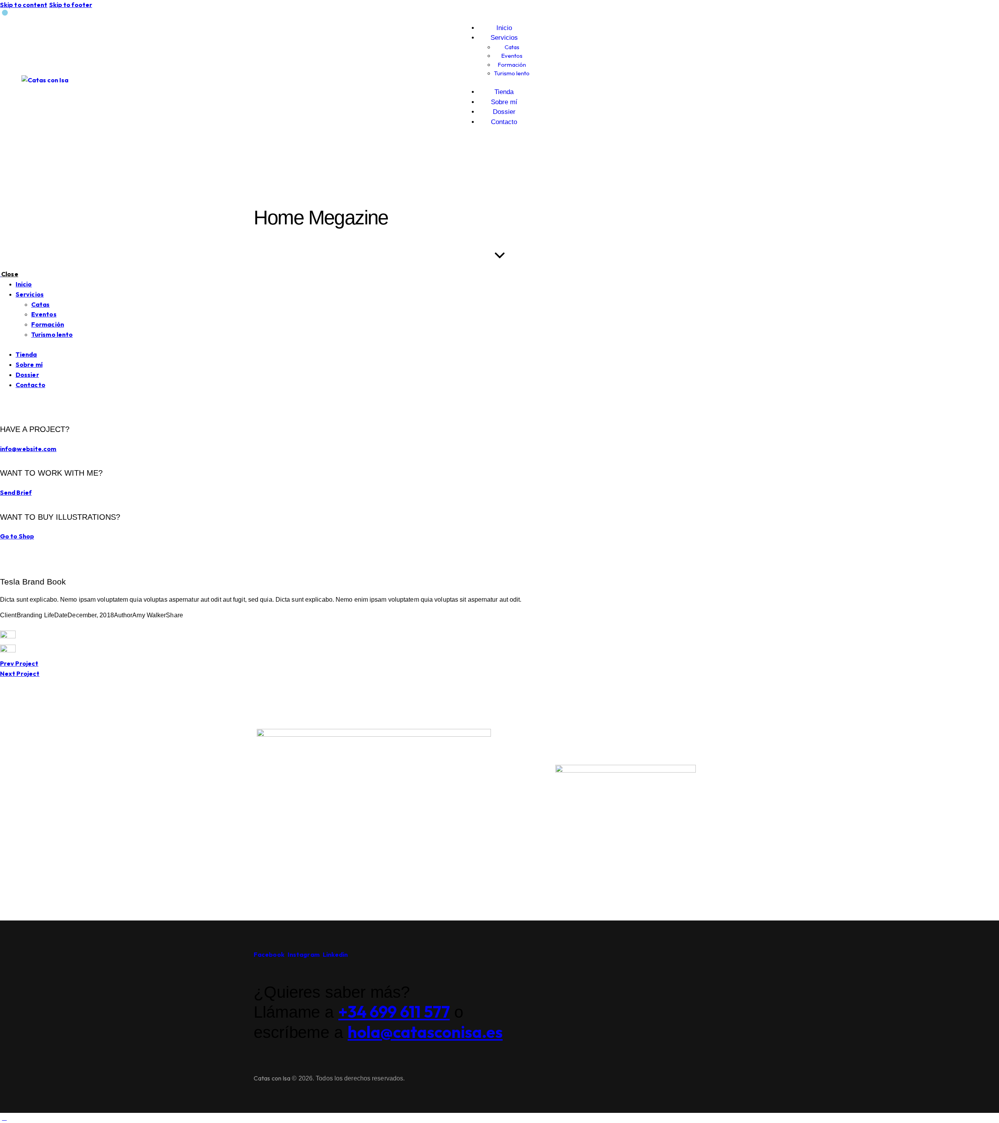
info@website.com (28, 449)
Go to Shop (17, 536)
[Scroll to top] (4, 1117)
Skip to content (24, 5)
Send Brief (16, 492)
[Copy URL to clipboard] (40, 625)
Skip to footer (70, 5)
